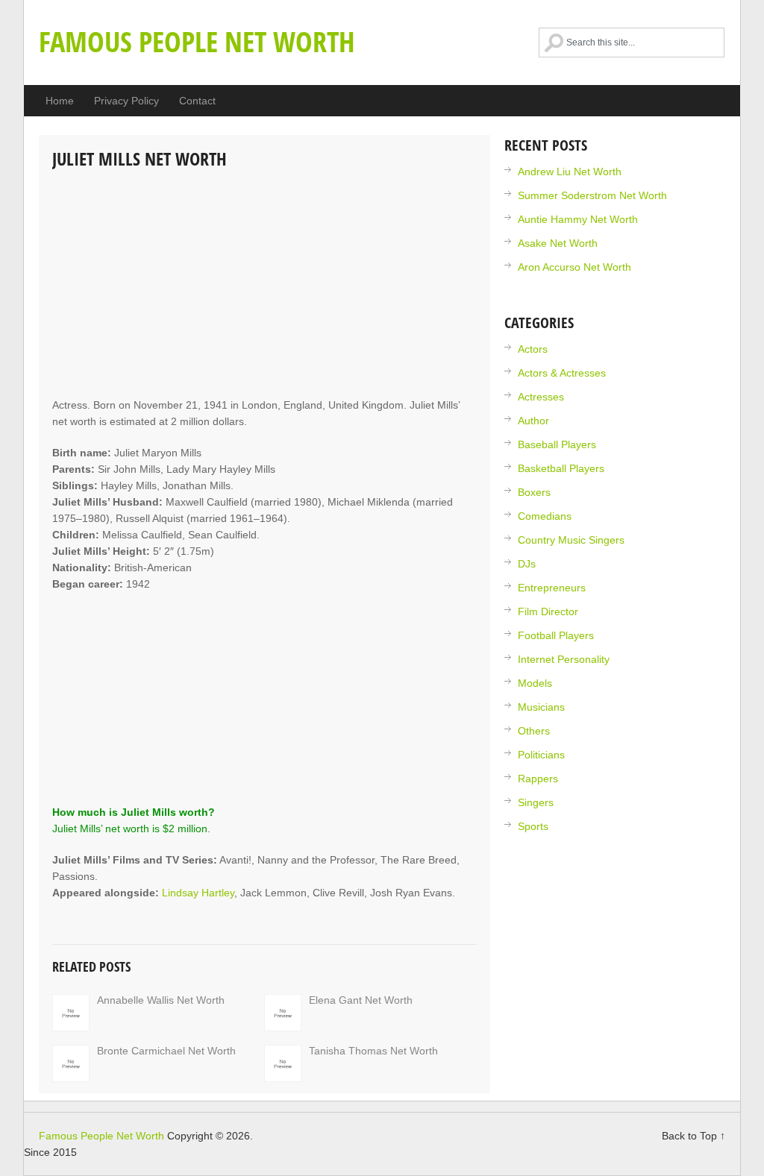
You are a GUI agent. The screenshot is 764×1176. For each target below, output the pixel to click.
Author (533, 421)
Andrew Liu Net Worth (569, 171)
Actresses (541, 397)
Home (60, 101)
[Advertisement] (264, 284)
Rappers (538, 778)
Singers (536, 802)
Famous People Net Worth (197, 41)
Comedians (545, 516)
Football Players (556, 635)
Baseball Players (557, 444)
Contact (197, 101)
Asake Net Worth (558, 243)
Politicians (541, 755)
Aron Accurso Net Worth (574, 267)
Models (535, 683)
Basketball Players (561, 468)
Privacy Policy (126, 101)
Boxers (534, 492)
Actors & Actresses (562, 373)
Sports (533, 826)
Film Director (548, 611)
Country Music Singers (571, 540)
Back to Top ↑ (693, 1136)
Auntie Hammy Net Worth (578, 219)
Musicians (541, 707)
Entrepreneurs (552, 588)
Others (534, 731)
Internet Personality (564, 659)
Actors (533, 349)
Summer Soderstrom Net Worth (592, 195)
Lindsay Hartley (198, 893)
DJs (527, 564)
